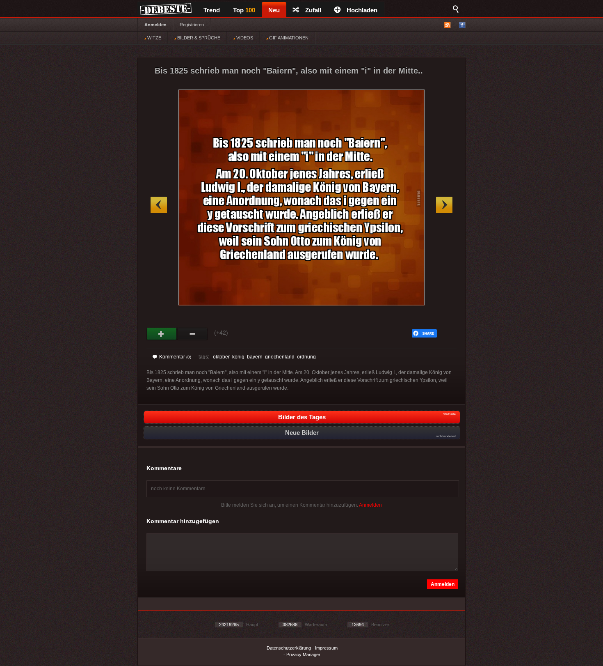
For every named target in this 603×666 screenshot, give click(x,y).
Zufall (313, 10)
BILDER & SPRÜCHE (198, 37)
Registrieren (192, 24)
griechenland (280, 357)
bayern (255, 357)
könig (238, 357)
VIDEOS (244, 37)
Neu (274, 10)
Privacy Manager (303, 654)
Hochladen (362, 10)
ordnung (306, 357)
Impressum (326, 647)
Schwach (192, 333)
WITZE (153, 37)
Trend (211, 10)
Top (244, 10)
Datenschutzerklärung (289, 647)
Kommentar (175, 357)
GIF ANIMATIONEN (288, 37)
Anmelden (155, 24)
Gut (161, 333)
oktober (221, 357)
